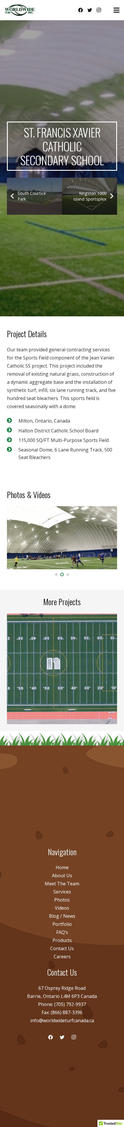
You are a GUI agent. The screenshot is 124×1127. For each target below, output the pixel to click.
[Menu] (116, 10)
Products (62, 940)
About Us (62, 875)
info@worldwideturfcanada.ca (62, 1020)
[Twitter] (89, 10)
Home (62, 867)
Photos (62, 900)
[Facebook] (80, 10)
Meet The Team (62, 883)
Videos (62, 908)
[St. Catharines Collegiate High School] (62, 669)
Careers (62, 956)
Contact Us (62, 948)
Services (62, 892)
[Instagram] (99, 10)
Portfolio (62, 924)
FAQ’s (62, 932)
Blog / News (62, 916)
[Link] (20, 10)
